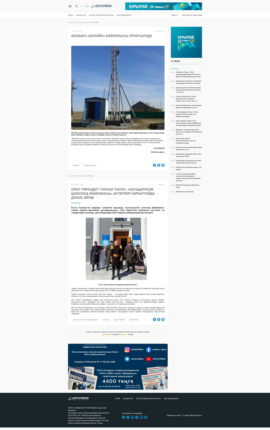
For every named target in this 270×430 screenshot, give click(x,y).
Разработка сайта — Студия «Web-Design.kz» (184, 415)
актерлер (106, 320)
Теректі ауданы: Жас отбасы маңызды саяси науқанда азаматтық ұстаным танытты (184, 99)
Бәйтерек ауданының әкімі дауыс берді (185, 186)
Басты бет (71, 22)
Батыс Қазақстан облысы (101, 15)
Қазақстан (81, 15)
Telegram (122, 334)
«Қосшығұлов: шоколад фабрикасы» (85, 320)
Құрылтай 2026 (119, 320)
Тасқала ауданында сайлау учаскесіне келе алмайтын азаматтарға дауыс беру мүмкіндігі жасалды (186, 177)
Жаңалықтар (81, 176)
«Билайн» (76, 165)
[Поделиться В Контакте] (163, 165)
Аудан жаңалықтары (84, 22)
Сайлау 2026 (134, 320)
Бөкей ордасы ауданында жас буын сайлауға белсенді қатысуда (186, 162)
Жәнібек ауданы (90, 165)
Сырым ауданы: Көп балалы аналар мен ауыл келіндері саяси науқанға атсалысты (186, 90)
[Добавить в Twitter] (158, 165)
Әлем (70, 15)
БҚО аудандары (124, 15)
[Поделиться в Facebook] (154, 165)
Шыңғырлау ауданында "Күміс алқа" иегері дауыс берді (186, 155)
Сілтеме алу (75, 203)
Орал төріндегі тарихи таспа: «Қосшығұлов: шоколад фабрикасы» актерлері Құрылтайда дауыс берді (186, 123)
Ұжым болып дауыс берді (182, 192)
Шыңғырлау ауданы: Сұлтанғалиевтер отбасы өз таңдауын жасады (183, 141)
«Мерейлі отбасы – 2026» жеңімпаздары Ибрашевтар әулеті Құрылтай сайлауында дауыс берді (186, 74)
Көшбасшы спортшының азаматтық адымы (186, 168)
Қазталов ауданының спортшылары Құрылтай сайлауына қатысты (186, 106)
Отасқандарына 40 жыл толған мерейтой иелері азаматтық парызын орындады (184, 114)
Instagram (108, 334)
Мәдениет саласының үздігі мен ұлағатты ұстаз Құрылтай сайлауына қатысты (186, 132)
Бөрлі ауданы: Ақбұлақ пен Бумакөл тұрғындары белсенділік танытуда (186, 82)
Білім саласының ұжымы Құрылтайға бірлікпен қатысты (186, 148)
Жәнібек (96, 22)
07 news (90, 176)
